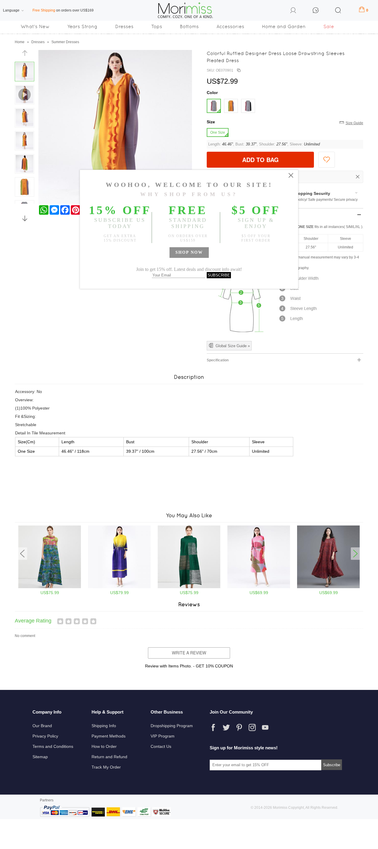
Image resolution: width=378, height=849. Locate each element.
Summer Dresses (65, 42)
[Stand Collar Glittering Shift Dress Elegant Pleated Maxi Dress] (189, 587)
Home (20, 42)
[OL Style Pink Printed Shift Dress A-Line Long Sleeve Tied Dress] (258, 587)
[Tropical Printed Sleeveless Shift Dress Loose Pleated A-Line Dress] (49, 587)
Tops (156, 26)
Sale (328, 26)
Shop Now (189, 252)
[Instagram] (252, 727)
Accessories (230, 26)
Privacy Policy (45, 736)
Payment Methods (109, 736)
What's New (35, 26)
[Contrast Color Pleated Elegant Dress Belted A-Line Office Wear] (119, 587)
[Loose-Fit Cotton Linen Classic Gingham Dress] (328, 587)
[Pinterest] (239, 727)
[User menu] (293, 11)
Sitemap (40, 756)
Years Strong (82, 26)
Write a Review (189, 653)
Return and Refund (109, 756)
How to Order (104, 746)
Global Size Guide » (233, 346)
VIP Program (163, 736)
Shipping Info (104, 725)
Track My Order (106, 767)
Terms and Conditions (52, 746)
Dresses (124, 26)
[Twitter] (226, 727)
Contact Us (161, 746)
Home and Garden (284, 26)
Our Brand (42, 725)
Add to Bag (260, 159)
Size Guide (354, 123)
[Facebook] (213, 727)
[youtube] (265, 727)
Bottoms (189, 26)
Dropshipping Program (172, 725)
